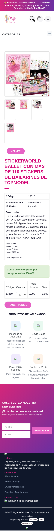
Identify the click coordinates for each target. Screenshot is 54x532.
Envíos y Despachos (14, 487)
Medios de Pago (12, 481)
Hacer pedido (18, 305)
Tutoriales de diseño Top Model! (29, 8)
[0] (40, 19)
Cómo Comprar (11, 476)
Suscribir (41, 430)
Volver (16, 151)
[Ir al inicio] (10, 19)
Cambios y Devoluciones (16, 492)
